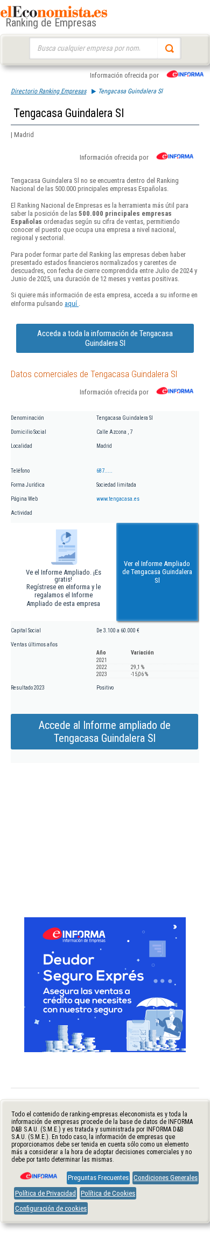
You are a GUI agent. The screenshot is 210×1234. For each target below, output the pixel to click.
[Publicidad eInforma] (105, 1050)
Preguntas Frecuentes (98, 1178)
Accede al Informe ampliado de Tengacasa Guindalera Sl (105, 732)
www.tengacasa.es (117, 499)
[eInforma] (37, 1172)
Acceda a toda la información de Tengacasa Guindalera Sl (105, 338)
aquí (72, 303)
